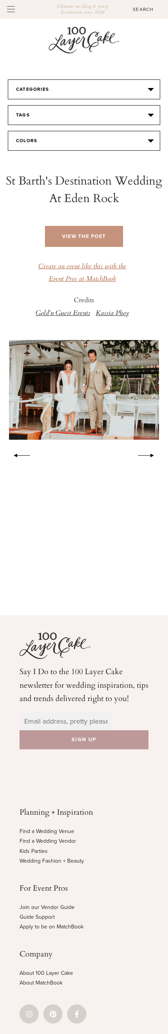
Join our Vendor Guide (47, 907)
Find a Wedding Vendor (48, 841)
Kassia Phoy (112, 313)
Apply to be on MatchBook (52, 926)
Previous (18, 454)
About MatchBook (41, 982)
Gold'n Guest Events (63, 313)
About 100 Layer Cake (46, 973)
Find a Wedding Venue (47, 831)
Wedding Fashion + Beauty (52, 861)
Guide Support (37, 917)
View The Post (84, 236)
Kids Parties (34, 851)
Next (150, 454)
